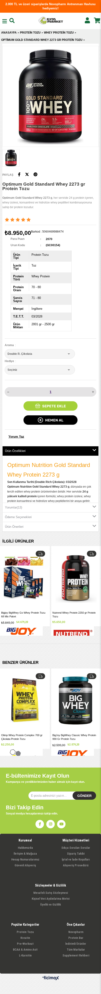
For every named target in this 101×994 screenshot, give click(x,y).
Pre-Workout (25, 943)
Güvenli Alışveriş (25, 865)
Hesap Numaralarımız (25, 859)
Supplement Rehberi (75, 955)
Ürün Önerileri (14, 526)
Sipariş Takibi (76, 853)
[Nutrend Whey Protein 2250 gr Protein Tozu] (76, 578)
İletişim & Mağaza (25, 853)
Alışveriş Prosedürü (76, 865)
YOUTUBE (61, 824)
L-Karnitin (25, 955)
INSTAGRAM (50, 824)
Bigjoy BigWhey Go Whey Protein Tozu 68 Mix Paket (23, 614)
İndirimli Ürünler (75, 943)
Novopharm (75, 932)
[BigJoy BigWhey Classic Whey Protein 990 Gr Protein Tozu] (76, 701)
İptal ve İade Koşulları (76, 859)
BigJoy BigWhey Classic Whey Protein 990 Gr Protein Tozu (74, 737)
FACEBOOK (39, 824)
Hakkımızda (25, 847)
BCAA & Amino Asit (25, 949)
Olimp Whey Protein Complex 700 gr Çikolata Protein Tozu (22, 737)
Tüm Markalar (76, 949)
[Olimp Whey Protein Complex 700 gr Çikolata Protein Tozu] (25, 701)
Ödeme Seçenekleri (18, 517)
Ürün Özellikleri (15, 451)
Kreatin (25, 938)
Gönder (84, 796)
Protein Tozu (25, 932)
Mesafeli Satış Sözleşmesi (50, 893)
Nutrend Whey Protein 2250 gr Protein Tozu (74, 614)
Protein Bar (75, 938)
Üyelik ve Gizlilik (50, 904)
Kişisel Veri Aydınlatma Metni (51, 898)
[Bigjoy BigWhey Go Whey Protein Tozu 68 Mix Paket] (25, 578)
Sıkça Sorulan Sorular (75, 847)
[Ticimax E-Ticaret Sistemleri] (50, 978)
